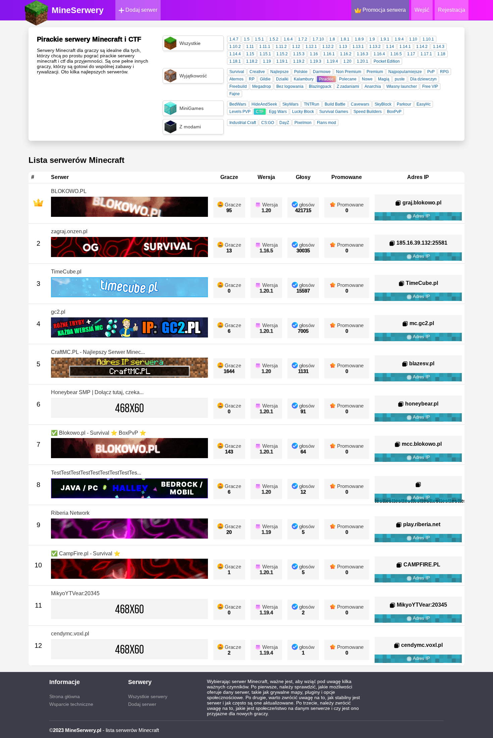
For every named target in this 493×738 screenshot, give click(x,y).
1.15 (250, 54)
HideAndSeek (264, 104)
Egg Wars (278, 112)
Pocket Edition (387, 61)
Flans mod (326, 123)
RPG (444, 72)
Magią (383, 79)
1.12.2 (328, 47)
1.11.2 (281, 47)
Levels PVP (240, 112)
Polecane (348, 79)
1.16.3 (362, 54)
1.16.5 (396, 54)
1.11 (250, 47)
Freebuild (238, 86)
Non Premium (348, 72)
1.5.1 (259, 39)
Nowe (367, 79)
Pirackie (326, 79)
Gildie (265, 79)
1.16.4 (379, 54)
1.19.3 (315, 61)
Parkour (404, 104)
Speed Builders (367, 112)
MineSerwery (78, 10)
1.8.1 (344, 39)
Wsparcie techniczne (71, 704)
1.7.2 (302, 39)
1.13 (343, 47)
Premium (375, 72)
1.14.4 (235, 54)
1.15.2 (282, 54)
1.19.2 (299, 61)
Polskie (301, 72)
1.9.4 (399, 39)
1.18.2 (252, 61)
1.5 (247, 39)
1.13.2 (375, 47)
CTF (260, 112)
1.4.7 (233, 39)
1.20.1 (362, 61)
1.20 (347, 61)
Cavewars (360, 104)
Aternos (236, 79)
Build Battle (335, 104)
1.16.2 (345, 54)
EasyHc (424, 104)
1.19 (267, 61)
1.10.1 (428, 39)
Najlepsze (279, 72)
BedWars (237, 104)
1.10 (413, 39)
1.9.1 (384, 39)
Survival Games (333, 112)
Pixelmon (303, 123)
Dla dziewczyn (423, 79)
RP (252, 79)
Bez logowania (290, 86)
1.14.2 (422, 47)
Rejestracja (451, 10)
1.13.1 (358, 47)
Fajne (234, 94)
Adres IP (421, 216)
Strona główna (64, 696)
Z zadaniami (348, 86)
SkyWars (290, 104)
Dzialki (282, 79)
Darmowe (322, 72)
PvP (431, 72)
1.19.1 (282, 61)
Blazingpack (320, 86)
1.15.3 (299, 54)
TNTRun (311, 104)
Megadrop (261, 86)
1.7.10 (318, 39)
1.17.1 (426, 54)
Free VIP (430, 86)
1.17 (411, 54)
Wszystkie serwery (147, 696)
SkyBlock (383, 104)
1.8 (332, 39)
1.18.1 (235, 61)
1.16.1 (329, 54)
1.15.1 (265, 54)
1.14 (390, 47)
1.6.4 (288, 39)
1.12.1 (311, 47)
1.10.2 (235, 47)
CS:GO (267, 123)
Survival (236, 72)
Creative (257, 72)
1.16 (314, 54)
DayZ (284, 123)
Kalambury (304, 79)
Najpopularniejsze (405, 72)
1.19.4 (332, 61)
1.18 (441, 54)
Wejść (422, 10)
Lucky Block (303, 112)
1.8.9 (359, 39)
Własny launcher (401, 86)
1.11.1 (264, 47)
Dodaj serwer (140, 10)
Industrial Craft (242, 123)
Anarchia (373, 86)
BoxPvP (394, 112)
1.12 (296, 47)
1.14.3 (438, 47)
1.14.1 (405, 47)
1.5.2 (273, 39)
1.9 (372, 39)
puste (400, 79)
